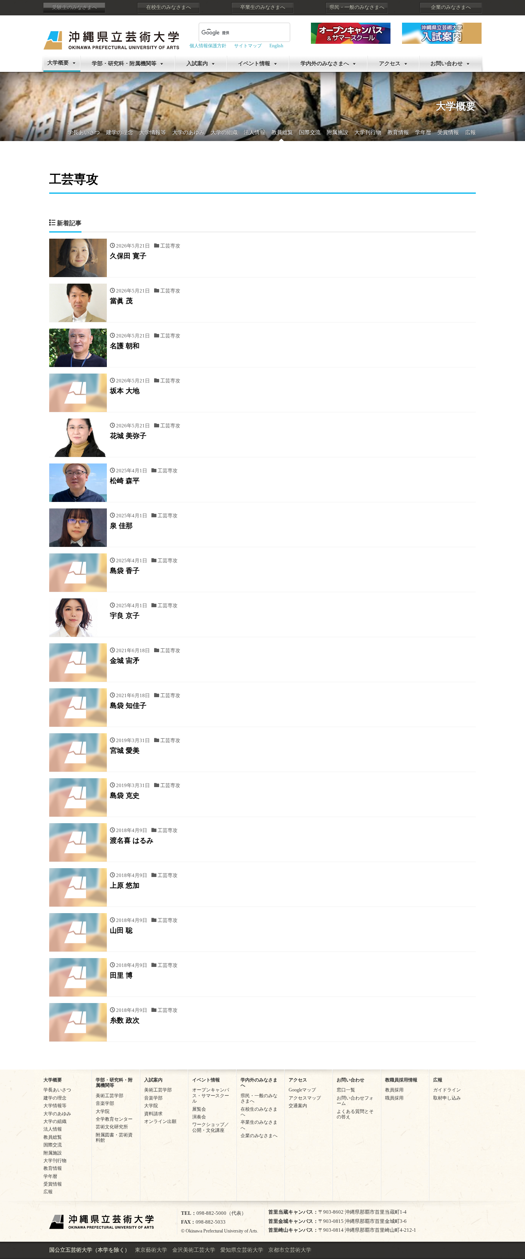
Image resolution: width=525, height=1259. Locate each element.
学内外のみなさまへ (325, 63)
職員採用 (394, 1098)
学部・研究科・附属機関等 (124, 63)
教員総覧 (282, 132)
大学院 (103, 1111)
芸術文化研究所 (112, 1126)
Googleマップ (302, 1090)
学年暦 (423, 132)
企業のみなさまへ (451, 7)
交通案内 (298, 1105)
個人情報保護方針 (207, 45)
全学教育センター (114, 1119)
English (276, 45)
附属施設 (337, 132)
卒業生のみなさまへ (262, 7)
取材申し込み (447, 1098)
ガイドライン (447, 1090)
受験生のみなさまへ (74, 7)
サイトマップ (248, 45)
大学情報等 (152, 132)
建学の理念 (119, 132)
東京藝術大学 (151, 1250)
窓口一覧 (346, 1090)
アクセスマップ (305, 1098)
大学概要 (58, 63)
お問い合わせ (446, 63)
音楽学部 (105, 1103)
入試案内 (197, 63)
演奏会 (199, 1116)
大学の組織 (224, 132)
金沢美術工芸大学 (193, 1250)
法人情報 (254, 132)
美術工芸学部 (109, 1095)
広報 (470, 132)
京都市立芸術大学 (289, 1250)
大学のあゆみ (188, 132)
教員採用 (394, 1090)
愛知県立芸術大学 (241, 1250)
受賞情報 (448, 132)
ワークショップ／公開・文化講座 (210, 1127)
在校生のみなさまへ (168, 7)
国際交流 (310, 132)
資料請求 (153, 1113)
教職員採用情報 (401, 1080)
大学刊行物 (367, 132)
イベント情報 (254, 63)
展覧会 (199, 1109)
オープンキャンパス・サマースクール (210, 1095)
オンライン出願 (160, 1121)
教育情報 (398, 132)
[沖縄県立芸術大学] (111, 35)
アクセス (389, 63)
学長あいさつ (84, 132)
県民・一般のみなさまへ (356, 7)
